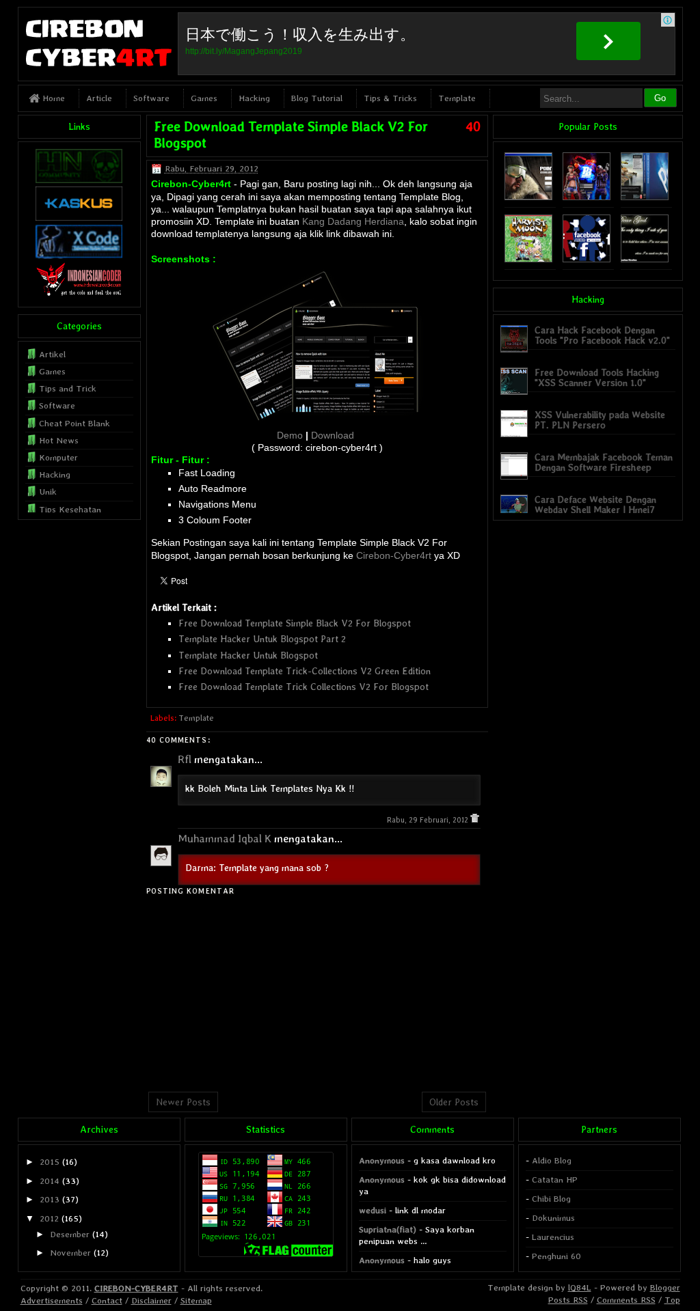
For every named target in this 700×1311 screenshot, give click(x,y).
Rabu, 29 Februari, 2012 (428, 820)
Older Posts (454, 1101)
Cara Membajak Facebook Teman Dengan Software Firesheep (604, 462)
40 (473, 126)
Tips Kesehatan (70, 509)
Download (332, 435)
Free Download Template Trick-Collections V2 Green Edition (304, 670)
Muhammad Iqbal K (224, 838)
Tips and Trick (67, 388)
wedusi (372, 1210)
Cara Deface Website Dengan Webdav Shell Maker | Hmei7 (595, 504)
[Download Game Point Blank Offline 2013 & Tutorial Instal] (528, 197)
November (70, 1252)
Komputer (58, 457)
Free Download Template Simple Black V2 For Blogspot (294, 623)
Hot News (59, 440)
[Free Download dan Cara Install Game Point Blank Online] (586, 197)
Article (99, 98)
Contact (107, 1300)
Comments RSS (626, 1300)
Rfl (184, 759)
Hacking (254, 98)
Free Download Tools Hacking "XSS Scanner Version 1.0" (597, 377)
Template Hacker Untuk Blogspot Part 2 (262, 638)
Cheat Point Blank (74, 423)
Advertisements (52, 1300)
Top (672, 1300)
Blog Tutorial (316, 98)
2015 (49, 1162)
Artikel (52, 354)
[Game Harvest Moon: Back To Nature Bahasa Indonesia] (528, 259)
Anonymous (382, 1160)
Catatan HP (555, 1179)
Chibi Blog (551, 1198)
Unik (48, 491)
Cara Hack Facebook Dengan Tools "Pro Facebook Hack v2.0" (602, 335)
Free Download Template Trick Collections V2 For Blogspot (303, 686)
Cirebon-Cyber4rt (393, 555)
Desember (70, 1234)
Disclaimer (151, 1300)
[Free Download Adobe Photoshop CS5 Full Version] (645, 197)
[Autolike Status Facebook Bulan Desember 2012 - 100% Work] (586, 259)
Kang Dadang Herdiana (353, 221)
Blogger (665, 1287)
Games (204, 98)
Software (151, 98)
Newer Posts (183, 1101)
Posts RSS (568, 1300)
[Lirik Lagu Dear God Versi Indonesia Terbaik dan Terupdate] (645, 259)
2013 (49, 1199)
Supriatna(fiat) (387, 1229)
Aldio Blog (551, 1160)
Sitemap (196, 1300)
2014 (49, 1181)
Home (52, 98)
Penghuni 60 (556, 1256)
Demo (290, 435)
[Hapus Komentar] (474, 820)
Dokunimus (553, 1218)
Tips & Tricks (390, 98)
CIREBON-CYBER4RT (136, 1288)
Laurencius (553, 1237)
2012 (49, 1218)
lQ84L (579, 1287)
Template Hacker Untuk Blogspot (248, 655)
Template (457, 98)
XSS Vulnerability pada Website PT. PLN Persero (600, 419)
